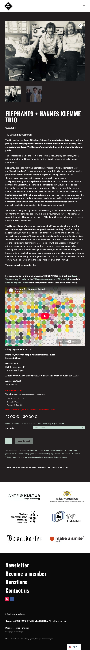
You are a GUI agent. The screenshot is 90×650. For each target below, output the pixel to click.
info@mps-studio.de (15, 614)
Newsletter (17, 565)
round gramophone (35, 457)
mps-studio (55, 454)
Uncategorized (32, 450)
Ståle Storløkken (60, 457)
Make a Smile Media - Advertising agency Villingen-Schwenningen (29, 639)
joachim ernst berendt (14, 454)
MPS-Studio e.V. (67, 454)
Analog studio (49, 450)
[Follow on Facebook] (12, 599)
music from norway (20, 457)
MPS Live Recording (42, 454)
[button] (80, 25)
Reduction (10, 428)
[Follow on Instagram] (7, 599)
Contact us (17, 590)
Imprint (25, 628)
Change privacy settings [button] (14, 632)
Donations (16, 582)
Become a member (26, 573)
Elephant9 (59, 450)
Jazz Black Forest (71, 450)
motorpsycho (29, 454)
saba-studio (48, 457)
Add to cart (24, 441)
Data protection (12, 628)
